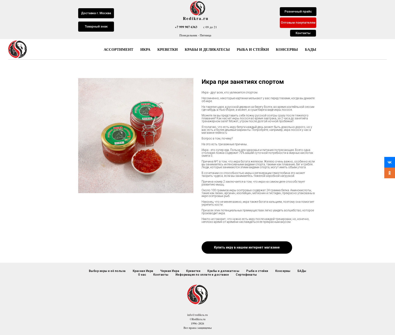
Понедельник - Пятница (195, 35)
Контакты (160, 274)
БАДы (310, 49)
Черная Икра (169, 271)
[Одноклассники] (389, 173)
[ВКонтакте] (389, 162)
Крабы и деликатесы (207, 49)
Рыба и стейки (253, 49)
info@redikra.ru (197, 315)
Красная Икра (143, 271)
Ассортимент (118, 49)
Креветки (167, 49)
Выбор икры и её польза (107, 271)
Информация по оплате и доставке (202, 274)
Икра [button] (145, 49)
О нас (142, 274)
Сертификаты (246, 274)
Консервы (287, 49)
